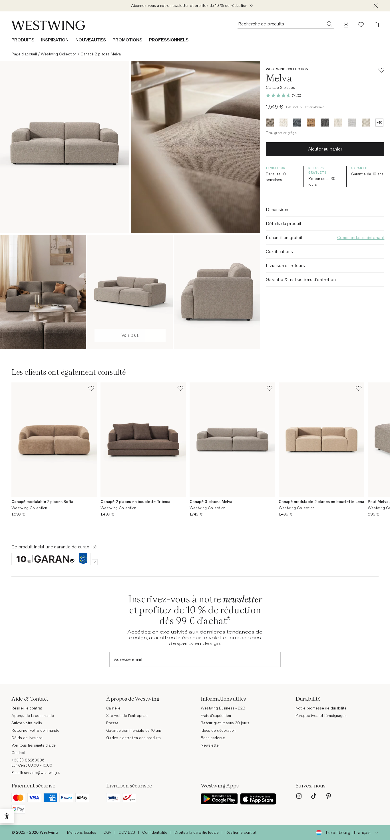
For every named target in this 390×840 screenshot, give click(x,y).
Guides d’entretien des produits (133, 738)
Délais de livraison (27, 738)
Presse (112, 723)
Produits (22, 40)
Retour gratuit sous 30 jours (225, 723)
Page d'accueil (24, 54)
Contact (18, 752)
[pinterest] (328, 796)
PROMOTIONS (127, 40)
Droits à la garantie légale (196, 832)
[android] (219, 799)
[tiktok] (313, 796)
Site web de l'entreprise (127, 715)
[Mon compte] (346, 25)
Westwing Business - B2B (223, 708)
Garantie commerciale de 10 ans (134, 730)
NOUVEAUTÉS (90, 40)
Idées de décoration (218, 730)
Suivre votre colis (26, 723)
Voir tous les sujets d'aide (33, 745)
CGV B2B (126, 832)
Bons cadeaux (213, 738)
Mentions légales (81, 832)
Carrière (113, 708)
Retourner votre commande (35, 730)
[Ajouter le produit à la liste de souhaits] (381, 71)
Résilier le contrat (26, 708)
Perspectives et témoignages (321, 715)
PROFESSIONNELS (168, 40)
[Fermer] (376, 5)
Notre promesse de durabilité (321, 708)
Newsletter (210, 745)
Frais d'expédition (216, 715)
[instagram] (298, 796)
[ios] (258, 799)
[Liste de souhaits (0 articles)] (361, 25)
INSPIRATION (55, 40)
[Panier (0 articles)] (376, 25)
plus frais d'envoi (312, 107)
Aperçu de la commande (32, 715)
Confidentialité (154, 832)
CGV (107, 832)
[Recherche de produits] (329, 24)
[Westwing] (48, 25)
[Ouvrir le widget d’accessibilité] (7, 816)
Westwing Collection (59, 54)
